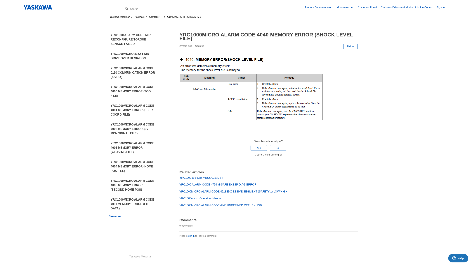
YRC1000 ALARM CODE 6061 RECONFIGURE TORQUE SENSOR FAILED (131, 39)
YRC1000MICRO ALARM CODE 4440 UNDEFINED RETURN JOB (220, 205)
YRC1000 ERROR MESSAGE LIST (201, 177)
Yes (259, 148)
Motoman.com (345, 7)
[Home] (38, 7)
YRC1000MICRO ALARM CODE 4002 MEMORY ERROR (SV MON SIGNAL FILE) (132, 129)
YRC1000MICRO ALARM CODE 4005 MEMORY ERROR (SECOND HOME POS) (132, 185)
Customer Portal (367, 7)
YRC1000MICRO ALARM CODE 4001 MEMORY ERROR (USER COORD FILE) (132, 110)
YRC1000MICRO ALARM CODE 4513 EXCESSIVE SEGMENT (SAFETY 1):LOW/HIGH (233, 191)
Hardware (140, 16)
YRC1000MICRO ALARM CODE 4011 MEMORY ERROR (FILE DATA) (132, 204)
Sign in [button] (441, 7)
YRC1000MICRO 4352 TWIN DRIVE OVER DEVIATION (130, 56)
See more (115, 216)
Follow (350, 46)
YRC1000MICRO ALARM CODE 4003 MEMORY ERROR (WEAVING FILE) (132, 148)
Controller (154, 16)
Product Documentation (318, 7)
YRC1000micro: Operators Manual (200, 198)
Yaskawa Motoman (120, 16)
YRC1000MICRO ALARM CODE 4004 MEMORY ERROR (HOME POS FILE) (132, 166)
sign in (191, 235)
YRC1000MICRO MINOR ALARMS (182, 16)
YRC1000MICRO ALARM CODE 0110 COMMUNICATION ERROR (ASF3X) (133, 73)
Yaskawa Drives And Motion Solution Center (406, 7)
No (278, 148)
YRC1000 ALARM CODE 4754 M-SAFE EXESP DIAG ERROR (217, 184)
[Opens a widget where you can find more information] (458, 258)
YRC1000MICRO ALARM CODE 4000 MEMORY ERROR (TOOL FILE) (132, 91)
